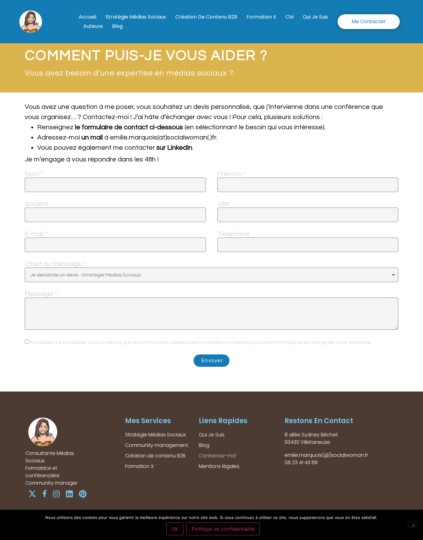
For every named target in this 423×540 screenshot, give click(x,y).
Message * (41, 294)
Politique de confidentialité (223, 529)
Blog (117, 26)
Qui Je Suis (315, 16)
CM (290, 16)
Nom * (34, 174)
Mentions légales (219, 466)
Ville (223, 204)
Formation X (261, 16)
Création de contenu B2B (206, 16)
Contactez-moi (217, 455)
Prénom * (231, 174)
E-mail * (36, 234)
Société (36, 204)
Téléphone (233, 234)
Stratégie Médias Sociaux (136, 16)
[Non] (413, 524)
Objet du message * (55, 264)
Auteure (93, 26)
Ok (175, 529)
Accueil (87, 16)
